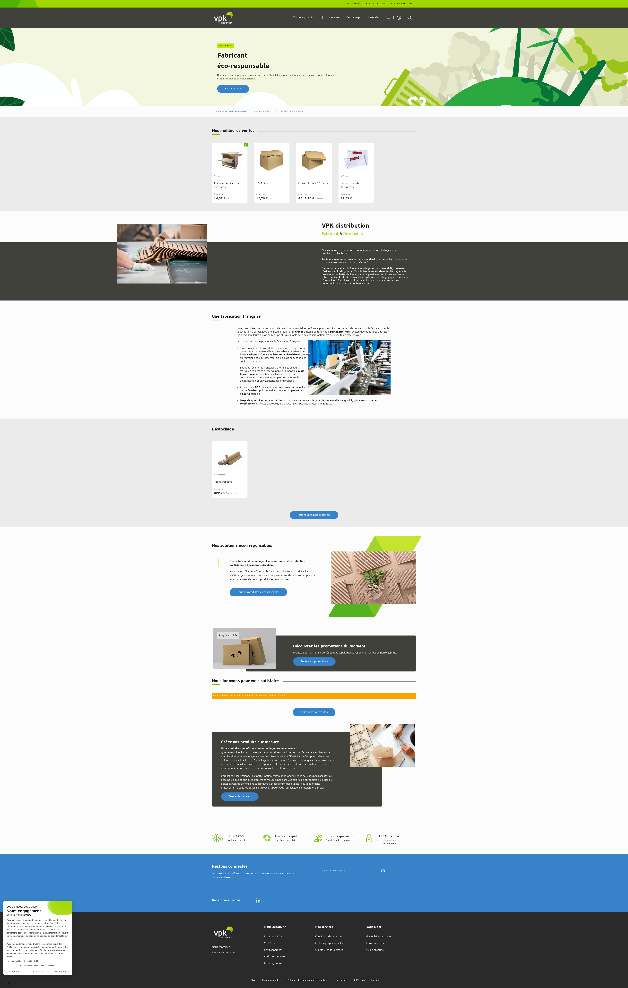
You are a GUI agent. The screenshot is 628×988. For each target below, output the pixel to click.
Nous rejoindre (273, 963)
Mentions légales (271, 980)
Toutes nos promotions (314, 661)
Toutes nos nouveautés (314, 712)
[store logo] (223, 18)
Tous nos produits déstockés (314, 515)
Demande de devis (240, 796)
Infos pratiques (375, 943)
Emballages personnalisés (330, 943)
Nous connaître (273, 936)
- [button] (230, 111)
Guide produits (375, 950)
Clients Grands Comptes (329, 950)
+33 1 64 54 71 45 (375, 3)
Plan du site (341, 980)
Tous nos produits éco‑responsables (258, 592)
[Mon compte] (399, 17)
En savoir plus (233, 88)
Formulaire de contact (379, 936)
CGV (253, 980)
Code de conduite (274, 956)
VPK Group (270, 943)
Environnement (273, 950)
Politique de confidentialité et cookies (307, 980)
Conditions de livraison (328, 936)
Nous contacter (352, 3)
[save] (382, 871)
